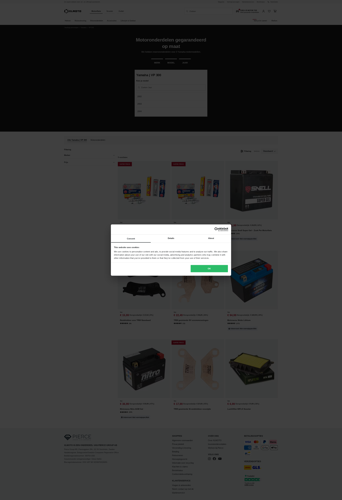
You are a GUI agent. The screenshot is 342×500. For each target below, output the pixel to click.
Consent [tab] (131, 238)
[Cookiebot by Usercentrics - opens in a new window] (216, 229)
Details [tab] (171, 238)
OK (209, 268)
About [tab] (211, 238)
